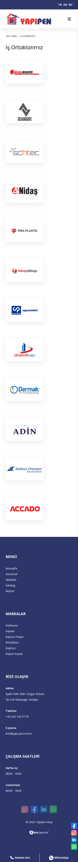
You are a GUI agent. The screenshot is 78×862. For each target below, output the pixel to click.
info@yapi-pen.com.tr (19, 733)
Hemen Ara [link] (22, 857)
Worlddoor (12, 642)
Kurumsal (11, 574)
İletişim (10, 591)
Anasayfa (11, 568)
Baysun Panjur (14, 637)
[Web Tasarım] (39, 832)
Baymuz (11, 648)
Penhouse (12, 625)
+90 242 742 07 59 (17, 716)
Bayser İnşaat (14, 654)
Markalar (11, 579)
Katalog (10, 585)
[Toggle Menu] (69, 19)
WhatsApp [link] (61, 857)
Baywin (10, 631)
